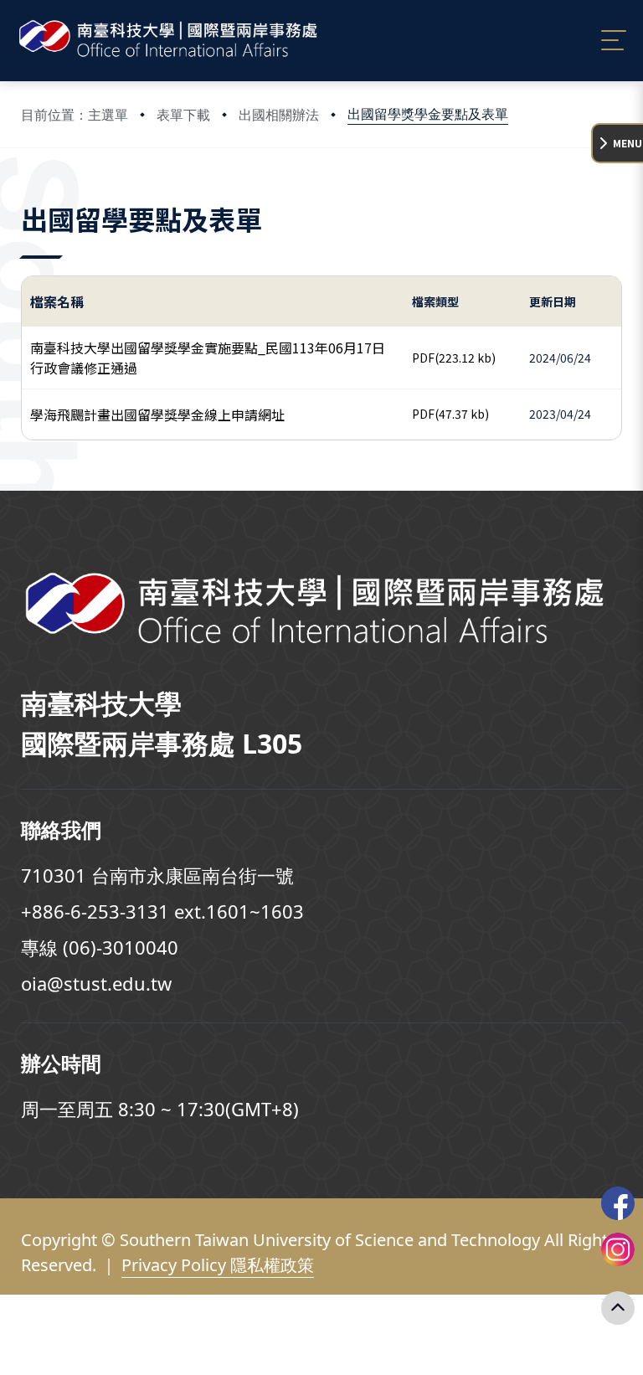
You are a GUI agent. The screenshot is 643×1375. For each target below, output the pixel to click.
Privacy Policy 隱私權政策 (217, 1265)
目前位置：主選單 (74, 115)
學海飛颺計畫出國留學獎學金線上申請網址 (157, 414)
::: (24, 195)
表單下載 (183, 115)
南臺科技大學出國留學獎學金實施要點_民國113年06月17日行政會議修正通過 (207, 357)
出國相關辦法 (279, 115)
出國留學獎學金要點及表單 (427, 114)
